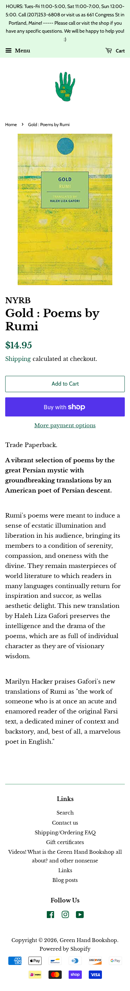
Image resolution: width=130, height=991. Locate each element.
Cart (120, 51)
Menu (22, 51)
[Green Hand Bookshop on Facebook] (50, 916)
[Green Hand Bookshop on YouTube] (80, 916)
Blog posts (65, 880)
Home (11, 124)
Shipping (18, 358)
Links (65, 870)
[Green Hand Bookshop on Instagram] (65, 916)
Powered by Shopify (65, 949)
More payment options (65, 425)
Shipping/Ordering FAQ (65, 832)
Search (65, 813)
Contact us (65, 823)
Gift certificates (65, 842)
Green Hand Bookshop (88, 940)
